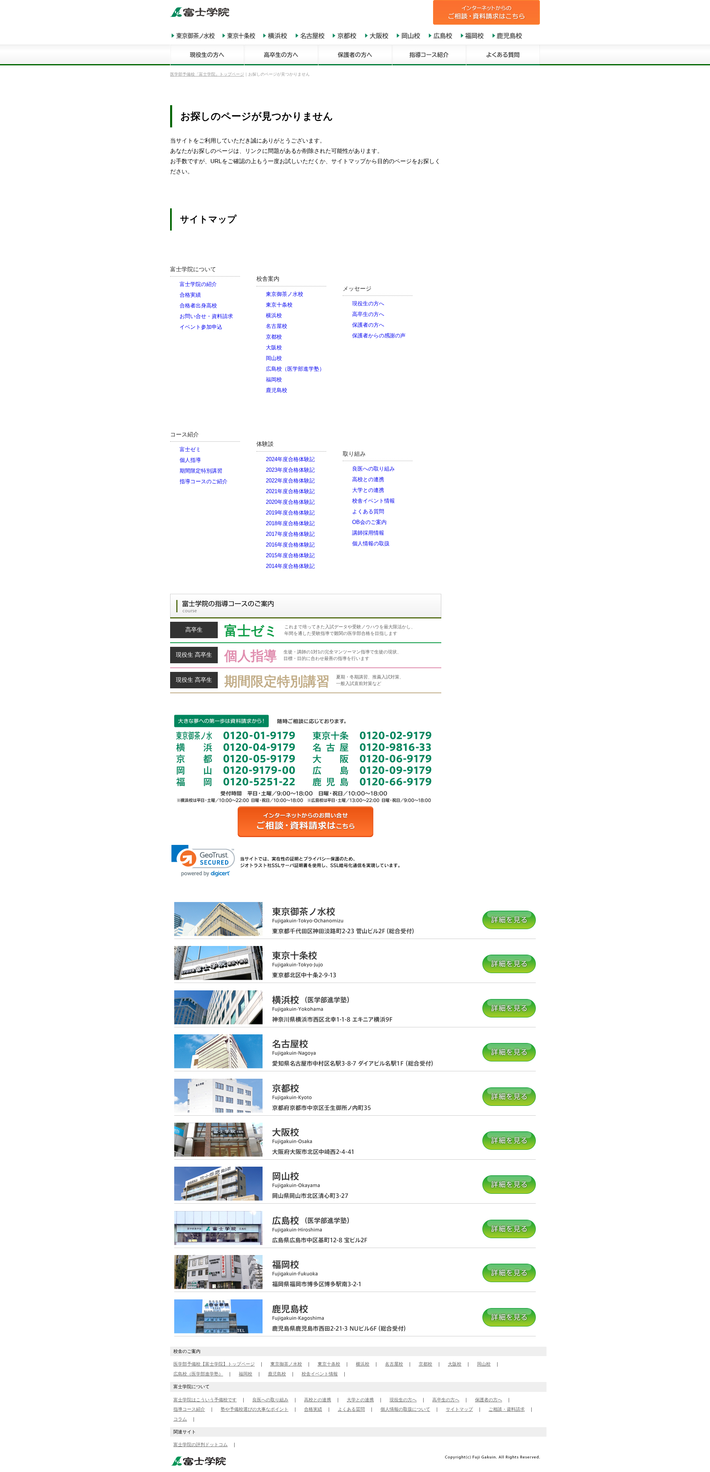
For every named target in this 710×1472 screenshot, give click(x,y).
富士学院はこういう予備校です (205, 1399)
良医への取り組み (373, 469)
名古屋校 (276, 326)
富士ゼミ (190, 449)
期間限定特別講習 (201, 471)
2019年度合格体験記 (290, 513)
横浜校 (274, 315)
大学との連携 (368, 490)
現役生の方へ (368, 303)
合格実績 (190, 295)
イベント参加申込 (201, 327)
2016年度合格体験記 (290, 545)
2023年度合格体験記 (290, 470)
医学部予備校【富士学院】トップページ (214, 1363)
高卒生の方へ (368, 314)
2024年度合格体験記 (290, 459)
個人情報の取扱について (405, 1409)
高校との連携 (368, 479)
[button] (203, 860)
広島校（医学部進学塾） (295, 369)
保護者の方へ (368, 325)
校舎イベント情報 (373, 501)
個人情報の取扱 (371, 543)
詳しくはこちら (305, 632)
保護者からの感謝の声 (379, 335)
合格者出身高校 (198, 305)
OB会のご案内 (369, 522)
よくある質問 (368, 511)
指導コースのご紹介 (204, 481)
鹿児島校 (276, 390)
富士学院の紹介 (198, 284)
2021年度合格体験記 (290, 491)
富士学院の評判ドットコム (200, 1444)
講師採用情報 (368, 533)
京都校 (274, 337)
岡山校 (274, 358)
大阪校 (274, 347)
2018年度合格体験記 (290, 523)
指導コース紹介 (189, 1409)
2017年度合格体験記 (290, 534)
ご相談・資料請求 (507, 1409)
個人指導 (190, 460)
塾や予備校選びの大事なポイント (254, 1409)
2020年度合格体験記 (290, 502)
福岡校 (274, 379)
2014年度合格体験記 (290, 566)
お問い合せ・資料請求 (206, 316)
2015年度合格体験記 (290, 555)
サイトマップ (459, 1409)
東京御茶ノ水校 (284, 294)
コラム (180, 1419)
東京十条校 (279, 305)
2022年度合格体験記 (290, 481)
